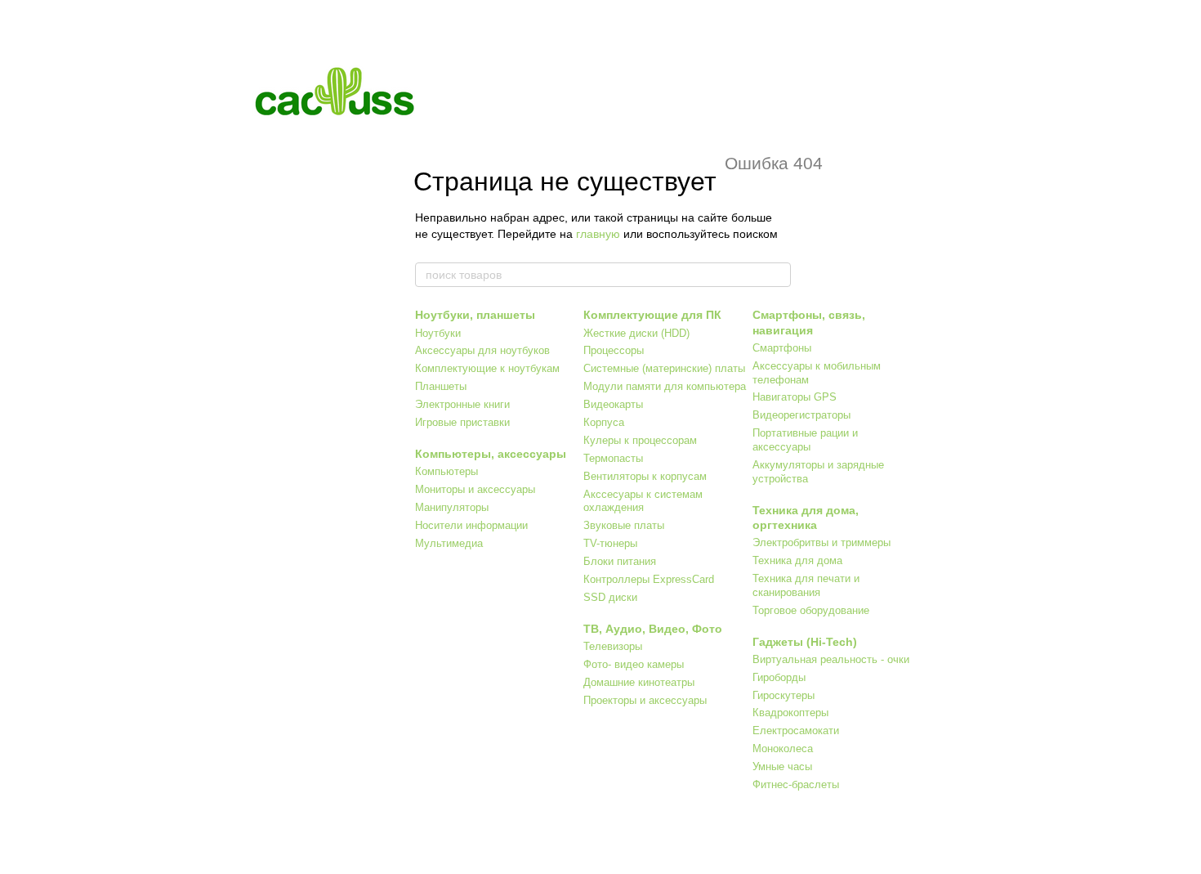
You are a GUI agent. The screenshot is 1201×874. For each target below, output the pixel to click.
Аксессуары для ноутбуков (482, 350)
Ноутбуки (438, 333)
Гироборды (779, 677)
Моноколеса (782, 748)
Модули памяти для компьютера (664, 386)
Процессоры (613, 350)
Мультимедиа (449, 543)
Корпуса (603, 422)
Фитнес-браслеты (795, 784)
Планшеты (441, 386)
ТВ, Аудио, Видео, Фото (652, 628)
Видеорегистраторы (801, 415)
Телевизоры (612, 646)
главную (598, 233)
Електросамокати (795, 730)
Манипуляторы (452, 507)
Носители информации (471, 525)
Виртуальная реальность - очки (830, 659)
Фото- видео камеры (633, 664)
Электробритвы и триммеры (821, 542)
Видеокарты (613, 404)
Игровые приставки (462, 422)
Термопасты (613, 458)
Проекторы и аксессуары (645, 700)
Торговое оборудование (810, 610)
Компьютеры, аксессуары (490, 453)
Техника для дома (797, 560)
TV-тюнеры (610, 543)
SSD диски (610, 597)
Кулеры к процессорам (640, 440)
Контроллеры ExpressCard (648, 579)
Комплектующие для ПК (652, 314)
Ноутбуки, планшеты (475, 314)
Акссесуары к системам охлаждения (643, 501)
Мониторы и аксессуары (475, 489)
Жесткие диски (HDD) (636, 333)
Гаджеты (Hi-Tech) (804, 641)
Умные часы (782, 766)
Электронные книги (462, 404)
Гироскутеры (783, 695)
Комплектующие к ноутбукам (487, 368)
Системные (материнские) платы (664, 368)
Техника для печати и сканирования (805, 585)
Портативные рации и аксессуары (805, 440)
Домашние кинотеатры (638, 682)
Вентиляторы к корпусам (645, 476)
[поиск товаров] (778, 274)
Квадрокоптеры (790, 712)
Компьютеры (446, 471)
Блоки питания (619, 561)
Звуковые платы (623, 525)
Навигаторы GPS (794, 397)
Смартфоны (781, 348)
